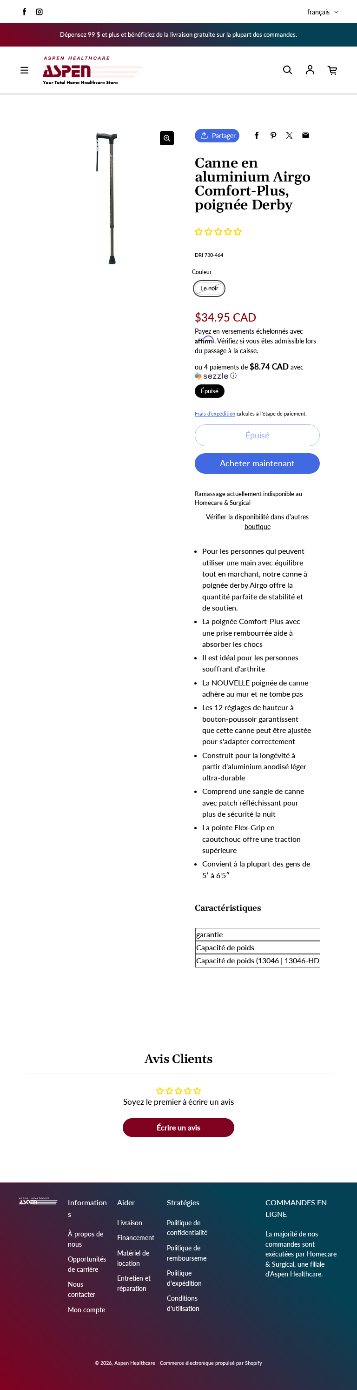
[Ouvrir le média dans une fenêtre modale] (167, 138)
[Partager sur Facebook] (257, 135)
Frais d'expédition (215, 413)
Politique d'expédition (184, 1278)
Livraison (129, 1223)
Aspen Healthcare (134, 1363)
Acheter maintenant (257, 463)
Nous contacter (81, 1289)
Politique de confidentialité (187, 1228)
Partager (224, 136)
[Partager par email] (305, 135)
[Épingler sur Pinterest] (273, 135)
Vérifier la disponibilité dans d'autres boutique (257, 521)
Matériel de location (133, 1258)
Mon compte (86, 1310)
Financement (135, 1238)
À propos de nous (85, 1239)
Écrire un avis (178, 1127)
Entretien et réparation (134, 1283)
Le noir (209, 288)
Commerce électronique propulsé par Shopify (211, 1363)
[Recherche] (287, 70)
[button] (218, 231)
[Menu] (24, 70)
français (318, 12)
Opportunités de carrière (87, 1264)
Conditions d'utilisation (183, 1303)
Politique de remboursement (189, 1253)
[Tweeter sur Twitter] (289, 135)
